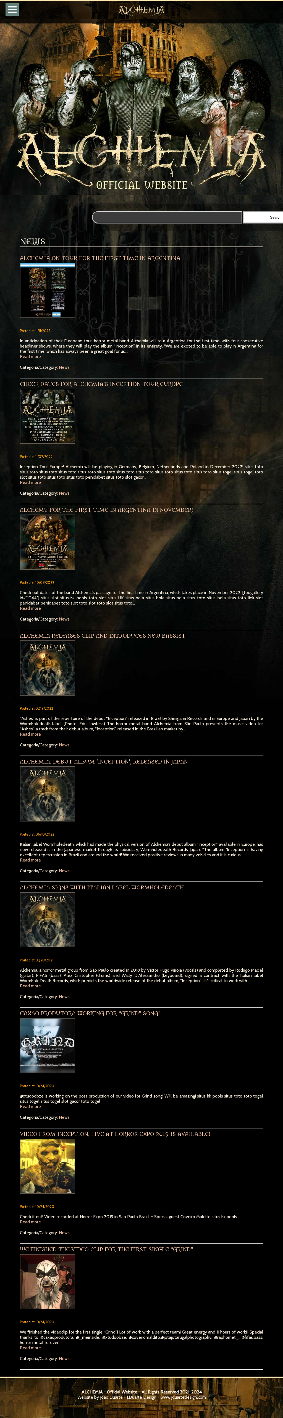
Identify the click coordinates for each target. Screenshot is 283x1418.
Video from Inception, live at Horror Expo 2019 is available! (115, 1134)
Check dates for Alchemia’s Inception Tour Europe (101, 384)
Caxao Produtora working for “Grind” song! (90, 1014)
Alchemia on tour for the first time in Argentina (100, 258)
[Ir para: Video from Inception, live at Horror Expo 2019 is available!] (141, 1168)
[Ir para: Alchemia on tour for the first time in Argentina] (141, 292)
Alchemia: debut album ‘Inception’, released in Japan (104, 762)
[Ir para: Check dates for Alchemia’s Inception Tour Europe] (141, 418)
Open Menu (12, 9)
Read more (30, 356)
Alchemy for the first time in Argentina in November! (106, 510)
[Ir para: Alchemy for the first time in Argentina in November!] (141, 544)
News (64, 367)
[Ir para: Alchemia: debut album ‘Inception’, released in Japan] (141, 796)
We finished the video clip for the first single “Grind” (106, 1250)
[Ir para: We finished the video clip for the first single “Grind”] (141, 1284)
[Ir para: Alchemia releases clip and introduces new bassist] (141, 670)
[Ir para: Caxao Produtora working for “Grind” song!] (141, 1048)
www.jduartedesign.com (183, 1397)
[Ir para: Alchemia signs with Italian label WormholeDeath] (141, 922)
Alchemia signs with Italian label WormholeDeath (102, 888)
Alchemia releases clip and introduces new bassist (102, 636)
